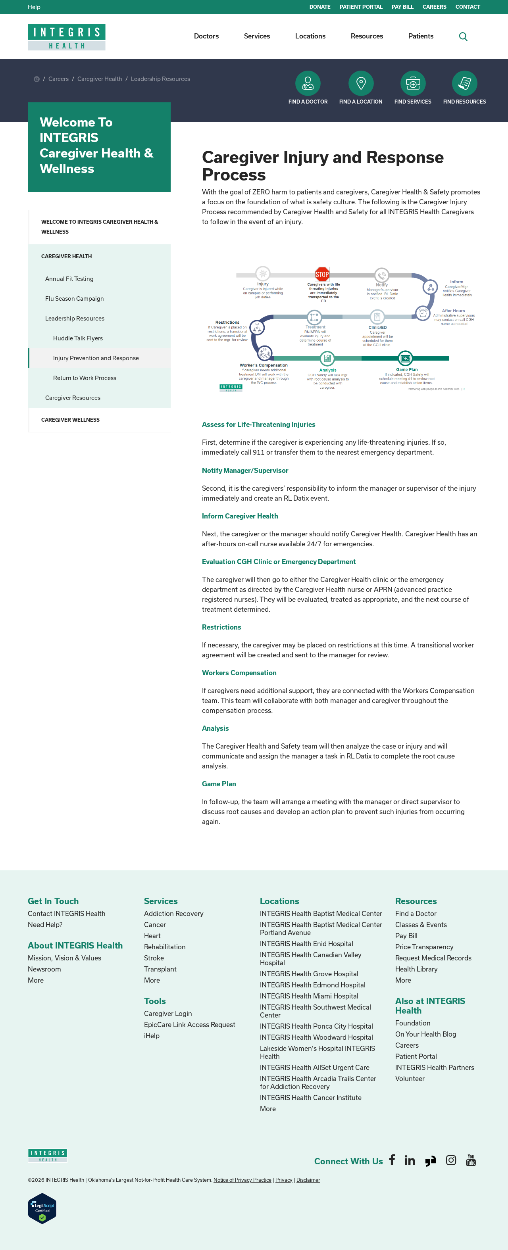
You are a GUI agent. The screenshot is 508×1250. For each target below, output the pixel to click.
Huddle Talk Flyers (78, 338)
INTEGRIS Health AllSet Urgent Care (314, 1067)
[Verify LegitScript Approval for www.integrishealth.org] (42, 1207)
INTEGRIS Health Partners (434, 1067)
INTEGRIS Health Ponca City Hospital (316, 1026)
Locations (310, 36)
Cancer (155, 924)
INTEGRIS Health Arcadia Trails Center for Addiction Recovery (318, 1082)
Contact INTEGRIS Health (67, 913)
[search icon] (466, 36)
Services (257, 36)
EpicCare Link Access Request (189, 1024)
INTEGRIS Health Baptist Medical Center (321, 913)
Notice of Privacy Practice (242, 1180)
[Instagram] (451, 1159)
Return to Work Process (84, 377)
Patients (420, 36)
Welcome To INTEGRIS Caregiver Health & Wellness (99, 226)
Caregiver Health (99, 78)
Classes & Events (421, 924)
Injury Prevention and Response (96, 358)
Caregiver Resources (72, 397)
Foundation (413, 1023)
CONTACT (468, 7)
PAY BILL (403, 7)
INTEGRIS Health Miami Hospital (309, 996)
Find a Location (361, 101)
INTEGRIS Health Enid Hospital (306, 943)
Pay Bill (406, 935)
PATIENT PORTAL (361, 7)
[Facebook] (392, 1159)
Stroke (154, 958)
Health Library (416, 969)
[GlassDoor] (431, 1159)
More (36, 980)
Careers (58, 78)
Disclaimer (308, 1180)
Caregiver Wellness (70, 419)
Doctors (206, 36)
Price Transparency (424, 946)
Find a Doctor (308, 101)
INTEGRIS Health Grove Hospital (309, 973)
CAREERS (434, 7)
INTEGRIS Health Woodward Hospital (316, 1037)
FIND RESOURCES (464, 101)
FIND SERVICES (412, 101)
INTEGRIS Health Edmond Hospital (313, 985)
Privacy (283, 1180)
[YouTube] (471, 1159)
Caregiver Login (168, 1013)
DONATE (320, 7)
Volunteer (410, 1078)
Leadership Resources (160, 78)
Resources (367, 36)
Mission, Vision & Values (64, 958)
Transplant (160, 969)
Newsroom (44, 969)
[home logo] (67, 42)
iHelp (152, 1035)
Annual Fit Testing (69, 278)
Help (34, 7)
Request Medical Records (433, 958)
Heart (152, 935)
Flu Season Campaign (74, 298)
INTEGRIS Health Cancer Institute (311, 1097)
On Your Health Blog (425, 1034)
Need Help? (45, 924)
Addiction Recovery (174, 913)
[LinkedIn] (410, 1159)
